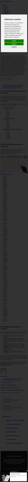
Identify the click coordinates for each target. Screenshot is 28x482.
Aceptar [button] (14, 40)
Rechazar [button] (14, 44)
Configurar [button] (14, 47)
